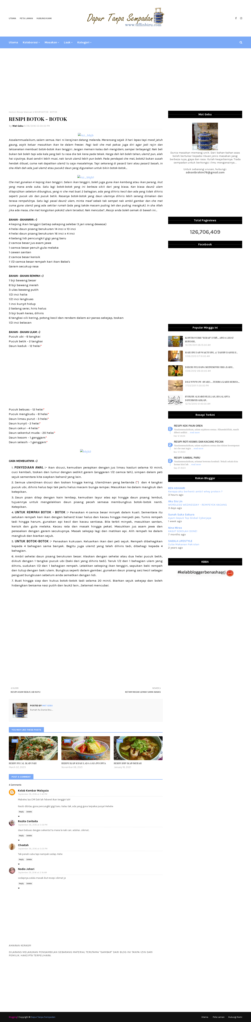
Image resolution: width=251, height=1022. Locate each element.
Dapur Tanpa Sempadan (43, 1017)
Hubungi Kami (44, 18)
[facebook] (235, 18)
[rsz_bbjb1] (85, 177)
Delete (29, 812)
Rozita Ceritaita (28, 821)
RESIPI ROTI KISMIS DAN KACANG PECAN (198, 441)
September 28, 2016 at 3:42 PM (32, 794)
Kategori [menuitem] (83, 42)
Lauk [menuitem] (67, 42)
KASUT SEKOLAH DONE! (182, 531)
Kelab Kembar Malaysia (33, 790)
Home (12, 112)
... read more (194, 432)
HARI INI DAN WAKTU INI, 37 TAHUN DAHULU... (211, 352)
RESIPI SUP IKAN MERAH (128, 763)
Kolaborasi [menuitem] (30, 42)
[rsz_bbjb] (86, 135)
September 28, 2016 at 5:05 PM (32, 849)
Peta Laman (26, 18)
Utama (12, 18)
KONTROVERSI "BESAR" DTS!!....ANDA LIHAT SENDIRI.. (209, 339)
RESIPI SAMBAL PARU (187, 457)
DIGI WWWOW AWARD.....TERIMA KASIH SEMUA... (212, 381)
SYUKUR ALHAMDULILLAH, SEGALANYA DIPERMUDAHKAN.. (207, 398)
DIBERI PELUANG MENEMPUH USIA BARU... (209, 367)
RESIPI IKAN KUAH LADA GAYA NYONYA (83, 763)
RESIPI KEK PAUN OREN (188, 425)
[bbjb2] (85, 451)
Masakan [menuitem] (51, 42)
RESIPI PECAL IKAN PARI (23, 763)
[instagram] (240, 18)
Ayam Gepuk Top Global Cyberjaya (189, 518)
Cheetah (23, 845)
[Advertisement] (125, 79)
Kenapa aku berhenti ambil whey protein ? (195, 491)
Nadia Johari (26, 869)
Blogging (13, 1017)
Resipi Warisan (24, 112)
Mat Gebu (17, 126)
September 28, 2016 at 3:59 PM (32, 825)
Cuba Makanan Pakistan (183, 544)
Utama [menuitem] (13, 42)
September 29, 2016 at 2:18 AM (32, 872)
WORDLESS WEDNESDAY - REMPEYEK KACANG (197, 504)
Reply (21, 812)
